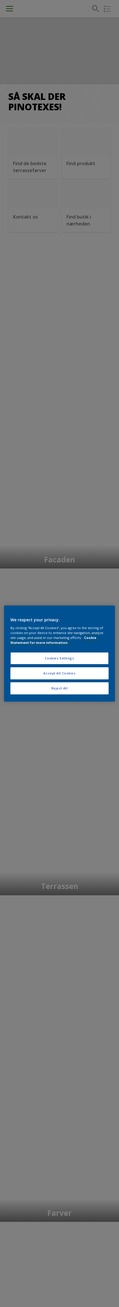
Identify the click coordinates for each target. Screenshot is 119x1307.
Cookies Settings (59, 658)
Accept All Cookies (59, 673)
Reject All (59, 688)
